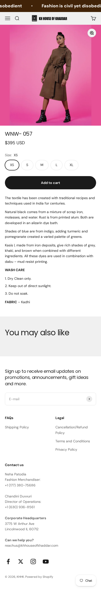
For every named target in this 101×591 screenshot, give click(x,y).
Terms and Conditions (72, 441)
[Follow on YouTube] (45, 561)
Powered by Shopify (39, 577)
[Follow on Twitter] (20, 561)
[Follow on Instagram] (33, 561)
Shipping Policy (17, 427)
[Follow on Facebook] (8, 561)
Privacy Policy (66, 449)
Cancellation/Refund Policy (71, 430)
